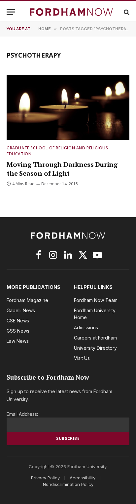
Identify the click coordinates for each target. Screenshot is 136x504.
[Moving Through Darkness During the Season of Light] (68, 107)
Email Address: (22, 414)
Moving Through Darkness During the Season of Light (62, 169)
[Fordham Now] (71, 12)
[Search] (125, 12)
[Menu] (11, 12)
